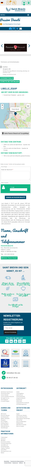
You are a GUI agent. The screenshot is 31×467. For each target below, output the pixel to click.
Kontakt (20, 27)
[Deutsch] (2, 3)
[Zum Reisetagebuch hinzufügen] (1, 24)
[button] (24, 2)
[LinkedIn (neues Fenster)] (11, 341)
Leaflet (20, 128)
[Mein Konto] (28, 2)
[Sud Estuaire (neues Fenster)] (15, 353)
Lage (17, 27)
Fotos (10, 27)
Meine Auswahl (10, 1)
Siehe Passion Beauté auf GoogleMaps (16, 133)
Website (10, 258)
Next (28, 42)
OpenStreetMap (27, 128)
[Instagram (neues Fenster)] (20, 341)
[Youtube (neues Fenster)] (15, 341)
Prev (2, 42)
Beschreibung (13, 27)
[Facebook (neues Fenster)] (7, 341)
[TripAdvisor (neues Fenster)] (24, 341)
